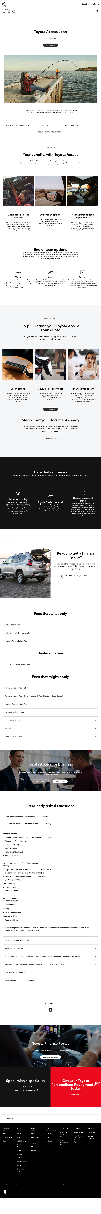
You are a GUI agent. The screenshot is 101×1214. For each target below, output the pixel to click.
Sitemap (35, 1187)
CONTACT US (60, 783)
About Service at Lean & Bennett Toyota (78, 1142)
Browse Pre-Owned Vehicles (63, 1137)
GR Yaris (48, 1137)
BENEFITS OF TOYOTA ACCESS (17, 126)
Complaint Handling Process (63, 1187)
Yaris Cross (20, 1161)
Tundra (33, 1146)
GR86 (47, 1140)
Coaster (33, 1154)
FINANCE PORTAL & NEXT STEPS (49, 133)
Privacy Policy (42, 1187)
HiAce (33, 1150)
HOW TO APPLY (46, 126)
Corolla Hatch (7, 1140)
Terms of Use (50, 1187)
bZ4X (19, 1140)
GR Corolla (49, 1144)
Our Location (92, 1135)
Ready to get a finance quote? (76, 556)
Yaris (4, 1137)
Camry (5, 1144)
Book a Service (78, 1135)
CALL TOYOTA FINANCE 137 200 (25, 1093)
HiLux (33, 1137)
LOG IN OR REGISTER (50, 1059)
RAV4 (19, 1137)
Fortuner (20, 1157)
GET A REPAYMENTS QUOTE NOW (76, 578)
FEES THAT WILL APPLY (72, 126)
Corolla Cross (21, 1165)
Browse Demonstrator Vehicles (64, 1145)
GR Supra (48, 1148)
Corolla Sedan (7, 1148)
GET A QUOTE (50, 45)
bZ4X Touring (21, 1144)
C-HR (19, 1154)
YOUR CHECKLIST (51, 440)
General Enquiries (91, 1140)
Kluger (19, 1168)
